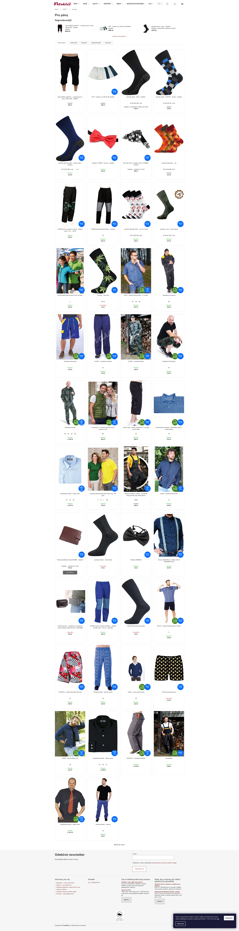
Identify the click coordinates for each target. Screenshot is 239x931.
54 (169, 368)
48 (139, 301)
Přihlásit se (139, 869)
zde (218, 919)
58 (169, 301)
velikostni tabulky (61, 889)
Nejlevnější (74, 43)
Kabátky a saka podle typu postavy (132, 882)
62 (71, 434)
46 (65, 434)
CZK (159, 4)
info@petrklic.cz (95, 882)
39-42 (103, 301)
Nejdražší (84, 43)
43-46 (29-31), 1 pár (169, 103)
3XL (103, 434)
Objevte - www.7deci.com (63, 885)
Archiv (126, 900)
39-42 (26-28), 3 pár (169, 169)
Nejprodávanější (96, 43)
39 (73, 500)
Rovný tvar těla (126, 890)
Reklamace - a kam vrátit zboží (65, 883)
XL (169, 500)
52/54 (136, 500)
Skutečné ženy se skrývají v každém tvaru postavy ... (167, 884)
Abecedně (108, 43)
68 (75, 434)
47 (70, 500)
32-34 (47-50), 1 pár (169, 235)
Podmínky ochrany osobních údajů (66, 892)
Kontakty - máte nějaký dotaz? (65, 894)
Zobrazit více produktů (118, 36)
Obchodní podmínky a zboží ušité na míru (68, 887)
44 (103, 235)
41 (106, 764)
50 (68, 434)
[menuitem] (76, 4)
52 (99, 764)
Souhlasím (229, 918)
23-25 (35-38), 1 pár (67, 169)
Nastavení (180, 924)
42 (66, 500)
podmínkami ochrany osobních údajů (165, 863)
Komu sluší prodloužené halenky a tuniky (167, 891)
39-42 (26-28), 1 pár (136, 103)
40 (132, 301)
